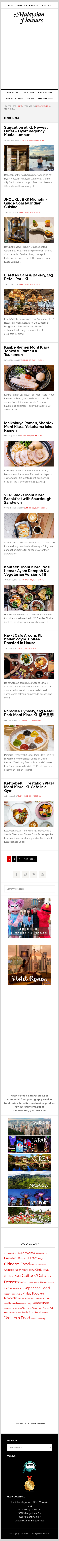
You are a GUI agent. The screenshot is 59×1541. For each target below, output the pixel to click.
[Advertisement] (29, 56)
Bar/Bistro (42, 1253)
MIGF (42, 1294)
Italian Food (19, 1288)
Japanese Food (37, 1288)
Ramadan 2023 (25, 1304)
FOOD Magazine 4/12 (29, 1509)
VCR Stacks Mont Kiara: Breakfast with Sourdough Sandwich (27, 499)
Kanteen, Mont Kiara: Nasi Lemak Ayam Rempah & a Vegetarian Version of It (27, 571)
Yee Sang (42, 1318)
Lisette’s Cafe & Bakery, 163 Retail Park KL (28, 277)
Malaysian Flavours (29, 17)
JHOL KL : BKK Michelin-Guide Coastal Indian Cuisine (25, 203)
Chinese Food (17, 1264)
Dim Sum (23, 1282)
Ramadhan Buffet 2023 (13, 1309)
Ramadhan (40, 1303)
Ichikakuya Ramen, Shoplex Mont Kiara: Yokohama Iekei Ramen (28, 427)
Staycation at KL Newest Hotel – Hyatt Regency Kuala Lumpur (26, 131)
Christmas (42, 1269)
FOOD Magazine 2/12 (29, 1513)
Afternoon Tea (10, 1253)
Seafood (37, 1308)
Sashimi (27, 1308)
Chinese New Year (38, 1265)
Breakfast (10, 1258)
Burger (41, 1259)
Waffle (45, 1312)
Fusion (43, 1282)
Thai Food (35, 1312)
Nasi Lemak (22, 1298)
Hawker (51, 1282)
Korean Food (9, 1294)
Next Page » (29, 860)
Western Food (17, 1318)
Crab (49, 1276)
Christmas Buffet (12, 1276)
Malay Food (31, 1293)
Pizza (45, 1298)
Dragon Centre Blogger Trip (29, 1520)
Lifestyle (18, 1294)
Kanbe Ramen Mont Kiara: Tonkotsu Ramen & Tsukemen (27, 351)
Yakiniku (34, 1319)
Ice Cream (9, 1288)
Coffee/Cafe (34, 1275)
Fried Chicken (34, 1283)
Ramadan (14, 1303)
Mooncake (10, 1298)
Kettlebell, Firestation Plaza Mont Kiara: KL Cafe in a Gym (29, 787)
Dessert (11, 1282)
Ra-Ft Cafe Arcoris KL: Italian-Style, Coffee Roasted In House (24, 639)
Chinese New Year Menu (19, 1269)
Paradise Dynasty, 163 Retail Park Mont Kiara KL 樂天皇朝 (29, 713)
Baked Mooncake (27, 1252)
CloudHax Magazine (20, 1502)
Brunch (22, 1258)
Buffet (33, 1258)
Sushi (24, 1312)
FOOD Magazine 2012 (29, 1517)
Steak (18, 1313)
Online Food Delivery (34, 1298)
